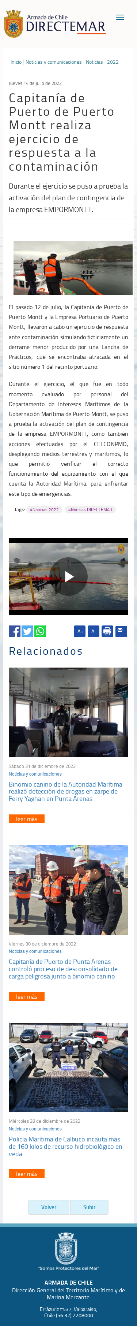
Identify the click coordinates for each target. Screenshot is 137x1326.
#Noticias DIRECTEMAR (90, 509)
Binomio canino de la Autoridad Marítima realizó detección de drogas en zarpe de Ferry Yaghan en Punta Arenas (65, 791)
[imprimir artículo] (107, 631)
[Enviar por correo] (121, 632)
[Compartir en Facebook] (14, 630)
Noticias (94, 62)
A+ (80, 631)
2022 (113, 62)
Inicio (16, 62)
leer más (26, 819)
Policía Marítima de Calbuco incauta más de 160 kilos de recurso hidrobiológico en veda (65, 1146)
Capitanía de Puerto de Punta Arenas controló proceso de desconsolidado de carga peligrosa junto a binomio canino (63, 968)
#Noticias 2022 (44, 509)
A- (93, 631)
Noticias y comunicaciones (54, 62)
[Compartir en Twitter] (27, 630)
